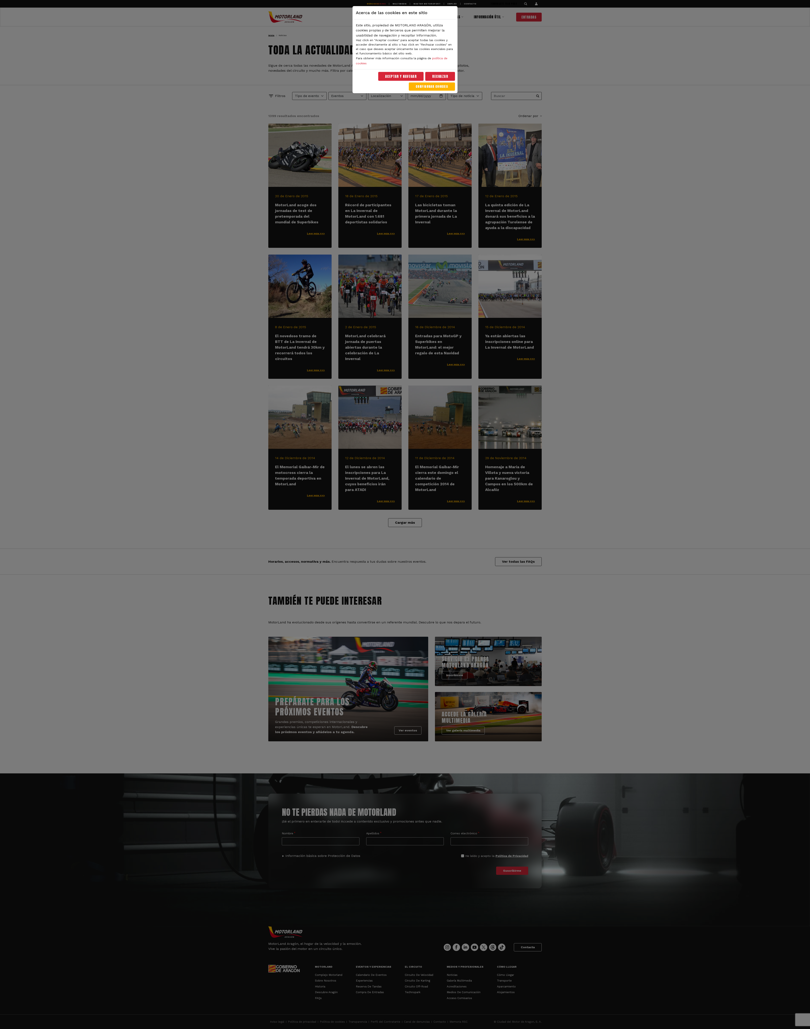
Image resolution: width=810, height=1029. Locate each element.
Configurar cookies (432, 86)
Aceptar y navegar (401, 76)
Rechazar (440, 76)
